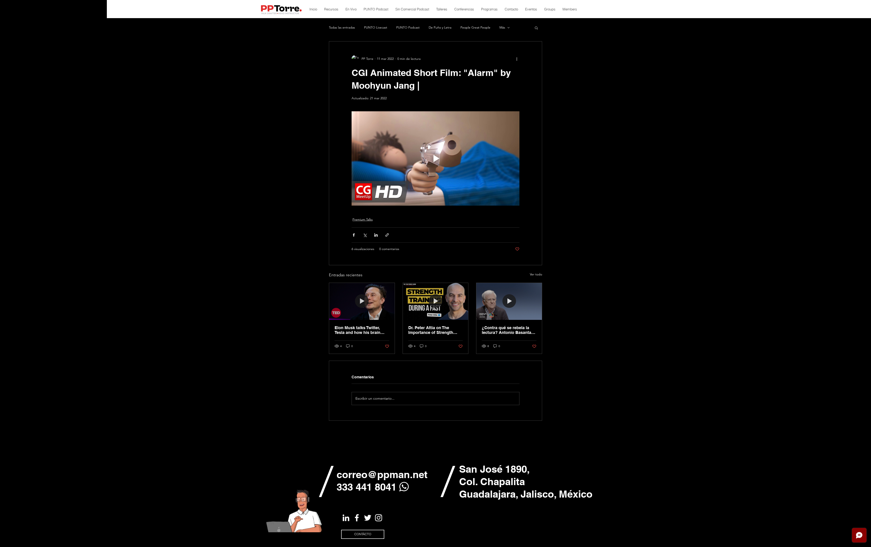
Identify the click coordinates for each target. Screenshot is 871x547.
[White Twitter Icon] (367, 518)
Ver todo (536, 274)
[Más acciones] (516, 58)
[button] (536, 27)
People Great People (475, 27)
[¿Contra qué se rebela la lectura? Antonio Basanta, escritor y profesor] (509, 301)
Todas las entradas (342, 27)
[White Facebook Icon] (357, 518)
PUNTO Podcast (408, 27)
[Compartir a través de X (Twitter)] (365, 235)
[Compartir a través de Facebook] (354, 235)
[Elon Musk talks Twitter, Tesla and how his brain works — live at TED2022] (362, 301)
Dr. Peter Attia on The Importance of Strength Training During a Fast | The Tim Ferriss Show (434, 330)
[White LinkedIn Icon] (346, 518)
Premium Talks (362, 219)
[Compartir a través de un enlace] (387, 235)
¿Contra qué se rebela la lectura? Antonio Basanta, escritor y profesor (507, 330)
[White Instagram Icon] (378, 518)
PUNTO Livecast (375, 27)
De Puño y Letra (440, 27)
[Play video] (435, 158)
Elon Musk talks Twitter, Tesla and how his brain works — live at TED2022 (358, 330)
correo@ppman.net (382, 474)
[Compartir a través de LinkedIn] (376, 235)
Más (502, 27)
